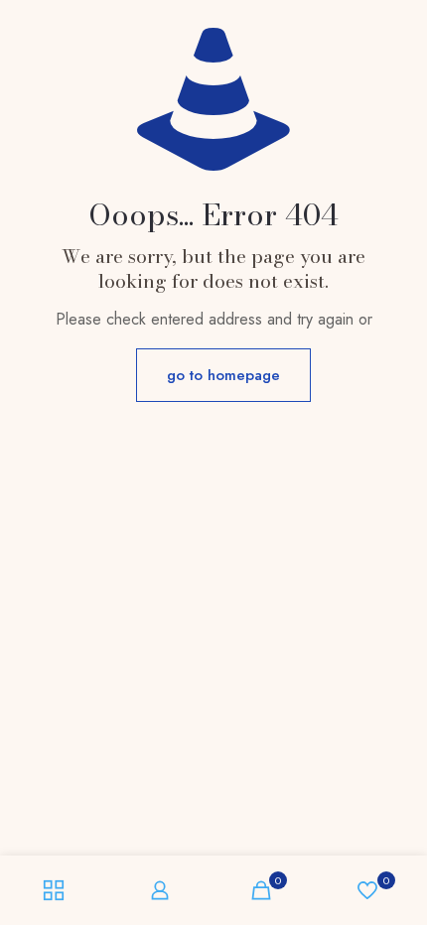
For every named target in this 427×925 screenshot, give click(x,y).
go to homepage (223, 375)
